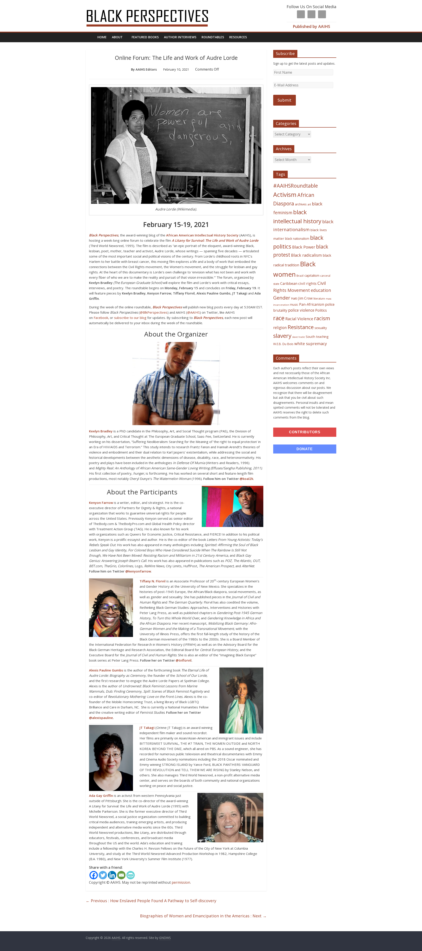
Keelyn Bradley (101, 431)
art (309, 204)
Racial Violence (299, 318)
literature (319, 298)
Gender (281, 297)
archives (301, 204)
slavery (282, 336)
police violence (301, 310)
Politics (321, 310)
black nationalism (297, 238)
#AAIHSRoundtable (295, 185)
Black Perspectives (103, 235)
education (321, 290)
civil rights (307, 283)
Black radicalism (306, 255)
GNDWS (165, 938)
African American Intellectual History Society (202, 235)
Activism (284, 194)
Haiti (294, 298)
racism (322, 318)
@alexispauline (101, 717)
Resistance (301, 327)
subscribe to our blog (130, 317)
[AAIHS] (153, 7)
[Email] (121, 875)
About (117, 37)
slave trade (298, 336)
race (278, 318)
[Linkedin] (112, 875)
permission (181, 882)
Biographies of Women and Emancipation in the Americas (203, 915)
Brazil (300, 276)
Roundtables (213, 37)
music (294, 304)
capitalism (311, 275)
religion (280, 327)
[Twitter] (103, 875)
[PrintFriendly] (130, 875)
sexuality (321, 328)
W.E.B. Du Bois (283, 344)
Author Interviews (180, 37)
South (310, 336)
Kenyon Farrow (101, 502)
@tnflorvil (183, 660)
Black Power (303, 247)
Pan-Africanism (311, 304)
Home (102, 37)
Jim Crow (305, 298)
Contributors (304, 432)
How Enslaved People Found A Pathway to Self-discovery (151, 900)
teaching (322, 336)
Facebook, (101, 317)
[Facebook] (93, 875)
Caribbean (288, 283)
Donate (304, 449)
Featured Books (145, 37)
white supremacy (310, 343)
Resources (238, 37)
